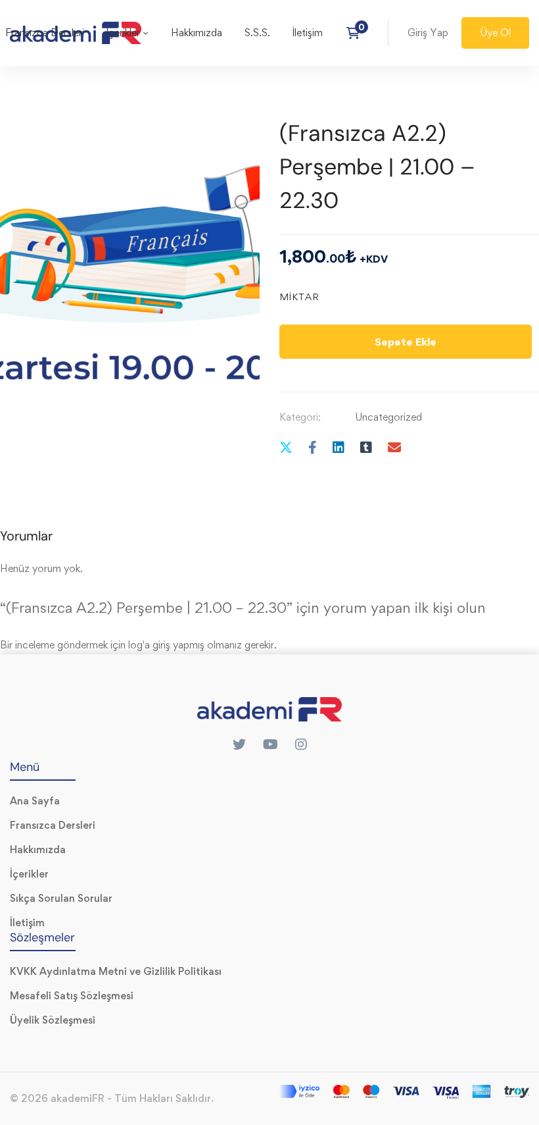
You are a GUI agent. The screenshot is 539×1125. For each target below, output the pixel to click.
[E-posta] (394, 447)
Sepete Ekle (405, 341)
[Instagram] (301, 744)
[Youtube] (270, 744)
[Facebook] (312, 447)
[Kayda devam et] (357, 33)
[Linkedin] (338, 447)
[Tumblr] (366, 447)
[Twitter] (286, 447)
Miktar (299, 296)
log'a (139, 645)
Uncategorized (388, 417)
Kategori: (300, 417)
